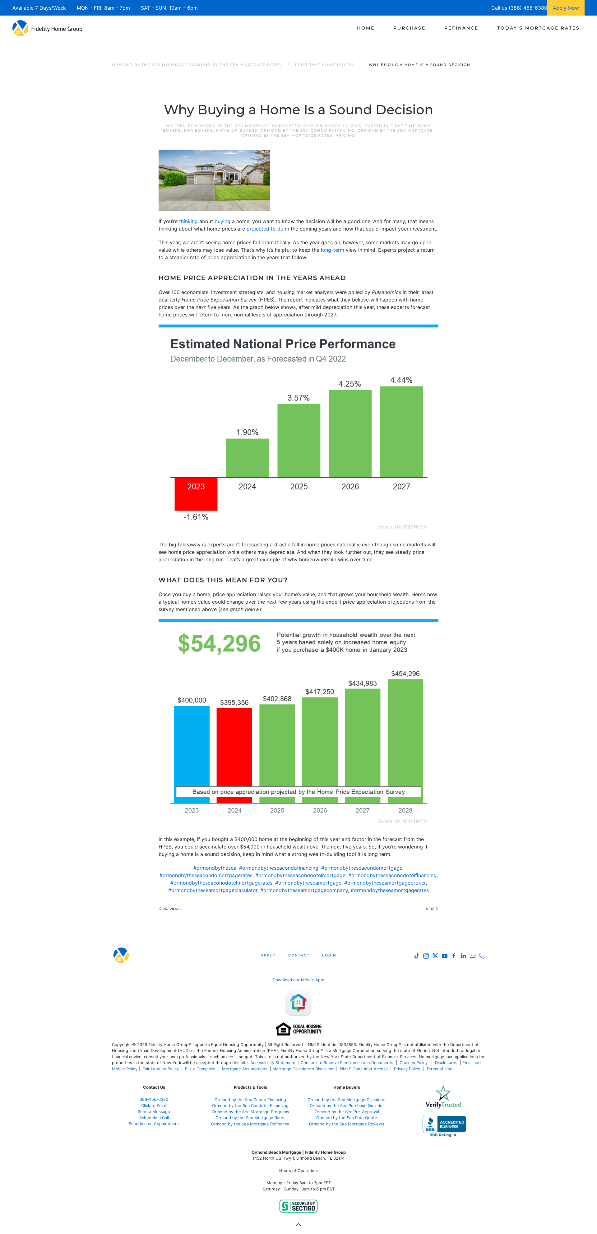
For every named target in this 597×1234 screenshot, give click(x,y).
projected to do (265, 229)
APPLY (268, 955)
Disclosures (446, 1062)
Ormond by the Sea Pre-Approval (347, 1111)
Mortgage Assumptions (244, 1068)
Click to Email (154, 1105)
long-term (332, 250)
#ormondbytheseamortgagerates (390, 890)
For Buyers (198, 130)
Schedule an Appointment (154, 1123)
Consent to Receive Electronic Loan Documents (347, 1062)
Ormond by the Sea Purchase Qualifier (347, 1105)
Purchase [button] (409, 28)
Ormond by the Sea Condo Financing (307, 130)
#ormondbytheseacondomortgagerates (206, 875)
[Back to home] (47, 28)
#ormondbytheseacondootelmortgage (300, 875)
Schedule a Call (154, 1117)
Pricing (345, 135)
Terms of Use (440, 1068)
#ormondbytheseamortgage (308, 883)
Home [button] (366, 28)
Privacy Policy (407, 1068)
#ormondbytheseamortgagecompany (304, 890)
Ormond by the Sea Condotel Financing (250, 1105)
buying (222, 221)
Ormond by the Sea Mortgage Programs (250, 1111)
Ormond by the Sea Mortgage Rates (286, 135)
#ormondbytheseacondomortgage (361, 868)
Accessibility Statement (273, 1062)
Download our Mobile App (298, 979)
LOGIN (329, 955)
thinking (188, 221)
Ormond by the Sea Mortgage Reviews (346, 1123)
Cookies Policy (414, 1062)
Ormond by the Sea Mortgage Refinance (250, 1123)
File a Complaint (201, 1068)
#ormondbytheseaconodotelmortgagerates (221, 883)
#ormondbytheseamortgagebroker (385, 883)
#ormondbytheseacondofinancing (278, 868)
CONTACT (298, 955)
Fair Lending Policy (160, 1068)
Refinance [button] (461, 28)
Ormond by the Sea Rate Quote (346, 1117)
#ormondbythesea (214, 868)
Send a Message (154, 1111)
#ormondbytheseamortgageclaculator (212, 890)
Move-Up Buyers (236, 130)
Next (430, 909)
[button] (298, 1225)
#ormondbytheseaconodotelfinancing (392, 875)
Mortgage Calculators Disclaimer (303, 1068)
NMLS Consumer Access (364, 1068)
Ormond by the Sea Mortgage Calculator (347, 1099)
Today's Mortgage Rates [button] (538, 28)
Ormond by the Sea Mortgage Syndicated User (254, 126)
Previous (171, 909)
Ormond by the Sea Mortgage (395, 130)
